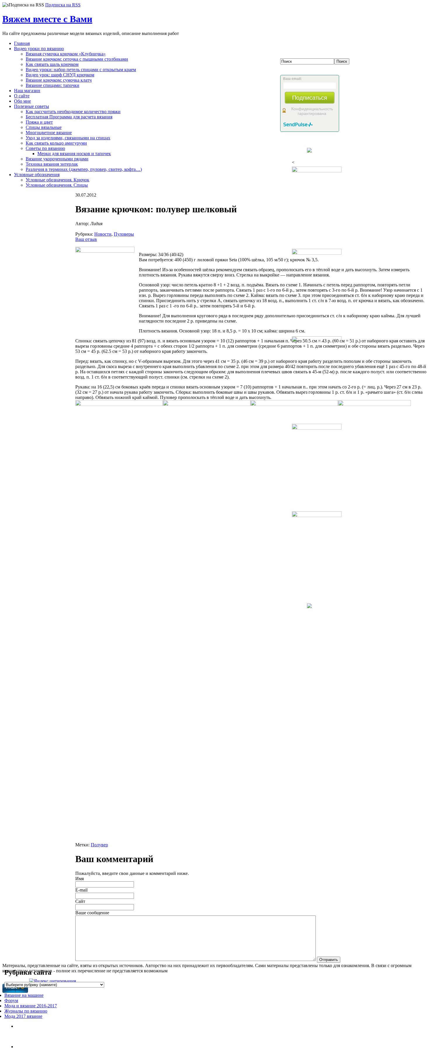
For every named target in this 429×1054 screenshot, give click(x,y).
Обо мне (22, 101)
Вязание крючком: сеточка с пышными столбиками (77, 59)
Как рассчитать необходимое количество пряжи (73, 111)
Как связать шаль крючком (52, 64)
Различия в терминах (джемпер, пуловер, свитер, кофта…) (84, 169)
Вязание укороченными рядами (57, 158)
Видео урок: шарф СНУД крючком (60, 74)
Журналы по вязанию (25, 1011)
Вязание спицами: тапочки (52, 85)
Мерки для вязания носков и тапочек (74, 153)
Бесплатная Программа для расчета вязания (69, 116)
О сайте (21, 95)
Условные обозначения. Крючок (57, 179)
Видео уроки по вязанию (39, 48)
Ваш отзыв (86, 239)
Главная (22, 43)
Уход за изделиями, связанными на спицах (68, 137)
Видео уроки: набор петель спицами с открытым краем (81, 69)
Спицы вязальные (44, 127)
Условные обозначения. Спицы (57, 185)
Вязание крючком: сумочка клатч (59, 80)
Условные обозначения (37, 174)
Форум (11, 1000)
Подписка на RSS (63, 4)
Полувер (99, 844)
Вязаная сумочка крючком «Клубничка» (66, 53)
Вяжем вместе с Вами (47, 19)
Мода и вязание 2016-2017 (30, 1005)
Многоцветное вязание (49, 132)
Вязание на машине (23, 995)
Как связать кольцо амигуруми (56, 143)
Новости (102, 234)
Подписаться (309, 97)
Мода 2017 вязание (23, 1016)
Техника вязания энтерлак (52, 164)
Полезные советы (31, 106)
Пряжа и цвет (39, 122)
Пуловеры (124, 234)
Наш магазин (27, 90)
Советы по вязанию (45, 148)
